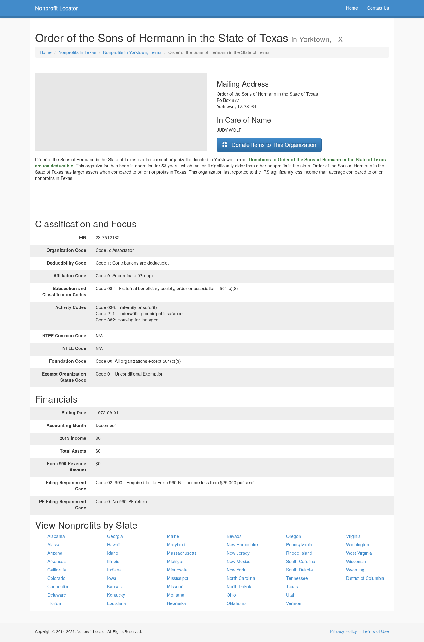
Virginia (353, 536)
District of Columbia (365, 578)
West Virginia (359, 553)
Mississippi (177, 578)
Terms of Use (376, 631)
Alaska (54, 544)
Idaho (112, 553)
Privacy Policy (343, 631)
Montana (175, 595)
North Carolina (241, 578)
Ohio (231, 595)
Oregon (293, 536)
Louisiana (116, 603)
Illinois (113, 561)
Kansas (114, 586)
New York (236, 570)
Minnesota (177, 570)
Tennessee (297, 578)
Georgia (115, 536)
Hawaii (113, 544)
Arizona (54, 553)
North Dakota (240, 586)
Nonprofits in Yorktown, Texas (132, 52)
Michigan (176, 561)
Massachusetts (181, 553)
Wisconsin (356, 561)
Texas (292, 586)
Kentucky (116, 595)
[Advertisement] (212, 198)
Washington (357, 544)
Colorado (56, 578)
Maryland (176, 544)
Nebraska (176, 603)
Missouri (175, 586)
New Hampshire (242, 544)
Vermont (294, 603)
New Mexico (238, 561)
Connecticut (59, 586)
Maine (173, 536)
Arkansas (56, 561)
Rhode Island (299, 553)
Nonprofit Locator (56, 8)
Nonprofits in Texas (77, 52)
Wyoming (355, 570)
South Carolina (300, 561)
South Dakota (299, 570)
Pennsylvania (299, 544)
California (56, 570)
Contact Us (378, 8)
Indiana (114, 570)
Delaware (56, 595)
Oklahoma (237, 603)
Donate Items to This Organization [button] (273, 144)
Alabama (56, 536)
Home (352, 8)
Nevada (234, 536)
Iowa (111, 578)
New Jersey (238, 553)
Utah (290, 595)
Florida (54, 603)
